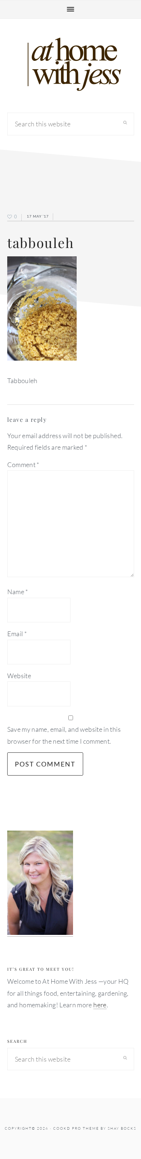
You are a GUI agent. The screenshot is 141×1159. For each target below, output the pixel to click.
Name (17, 592)
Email (17, 634)
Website (19, 676)
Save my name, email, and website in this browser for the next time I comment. (64, 735)
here (99, 1005)
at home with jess (70, 64)
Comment (23, 465)
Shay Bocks (122, 1128)
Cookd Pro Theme (76, 1128)
